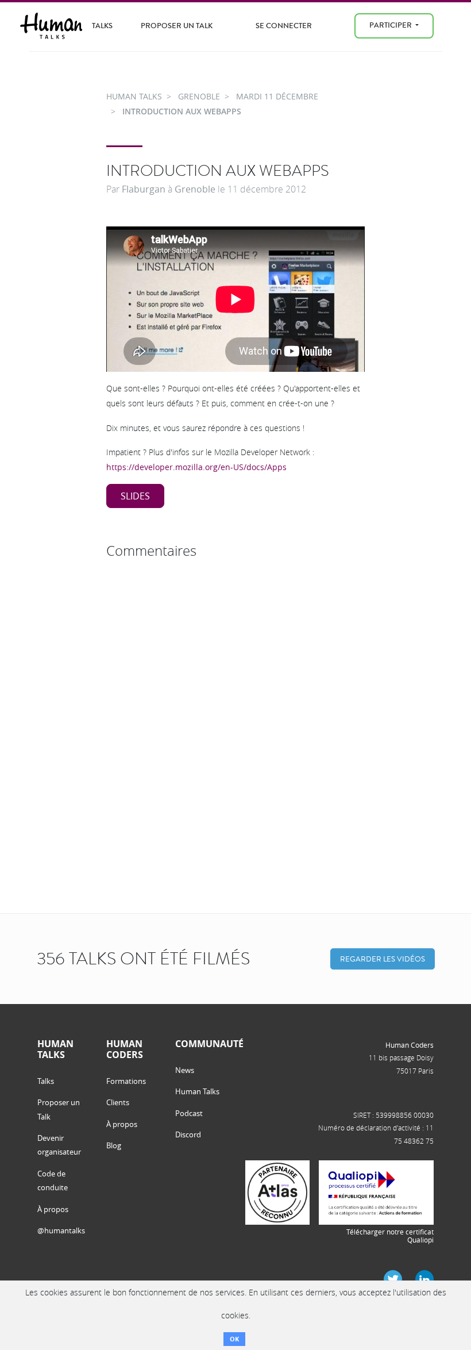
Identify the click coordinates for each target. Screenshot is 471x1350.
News (184, 1070)
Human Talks (197, 1091)
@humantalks (61, 1230)
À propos (52, 1209)
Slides (135, 496)
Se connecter (284, 25)
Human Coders (409, 1044)
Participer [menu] (391, 25)
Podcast (189, 1113)
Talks (102, 25)
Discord (188, 1134)
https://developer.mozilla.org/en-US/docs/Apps (196, 466)
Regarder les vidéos (382, 958)
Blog (113, 1145)
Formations (126, 1081)
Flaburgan (143, 189)
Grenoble (195, 189)
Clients (117, 1102)
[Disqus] (235, 707)
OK (234, 1338)
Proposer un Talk (177, 25)
